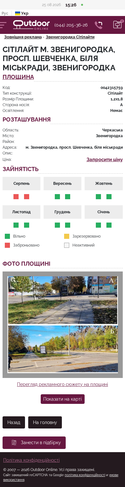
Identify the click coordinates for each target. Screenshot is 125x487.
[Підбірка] (117, 25)
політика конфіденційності (85, 475)
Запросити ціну (105, 159)
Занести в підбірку (41, 442)
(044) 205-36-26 (71, 24)
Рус (5, 13)
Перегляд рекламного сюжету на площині (62, 384)
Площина (18, 77)
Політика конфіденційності (31, 460)
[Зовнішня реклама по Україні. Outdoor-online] (33, 25)
